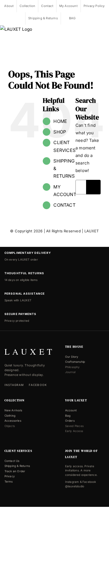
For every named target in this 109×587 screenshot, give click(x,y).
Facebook (38, 384)
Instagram (14, 384)
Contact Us (12, 460)
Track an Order (14, 471)
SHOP (59, 132)
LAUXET (91, 231)
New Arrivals (13, 410)
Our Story (72, 356)
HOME (60, 121)
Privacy (9, 476)
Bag (68, 415)
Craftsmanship (75, 361)
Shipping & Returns (17, 465)
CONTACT (64, 205)
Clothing (10, 415)
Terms (8, 481)
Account (71, 410)
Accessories (12, 420)
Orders (70, 420)
